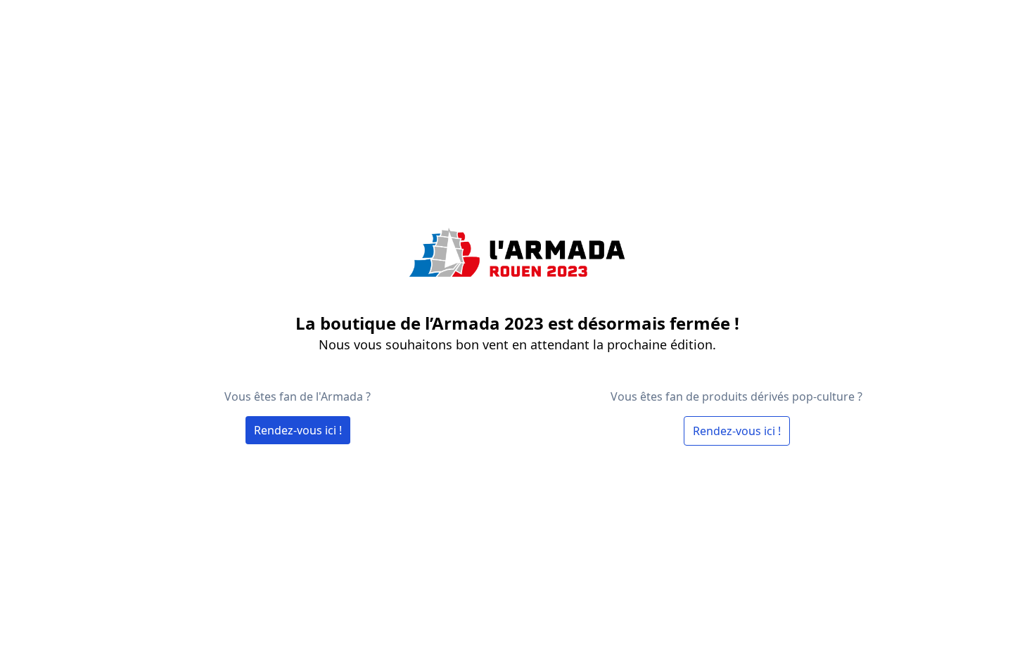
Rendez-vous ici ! (298, 430)
